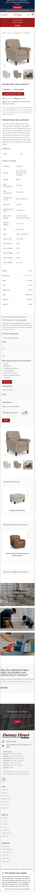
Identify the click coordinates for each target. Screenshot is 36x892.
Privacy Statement (7, 852)
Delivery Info (5, 846)
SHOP (3, 786)
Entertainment (6, 798)
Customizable (15, 101)
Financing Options (7, 849)
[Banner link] (17, 594)
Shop (10, 33)
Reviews (4, 827)
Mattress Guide (6, 861)
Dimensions (7, 366)
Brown (8, 101)
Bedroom (4, 792)
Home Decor (5, 805)
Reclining (12, 104)
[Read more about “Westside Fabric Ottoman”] (27, 494)
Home (4, 33)
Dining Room (5, 795)
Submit (6, 420)
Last (3, 356)
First (3, 349)
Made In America (6, 833)
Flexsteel (27, 101)
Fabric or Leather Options (12, 375)
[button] (3, 52)
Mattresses (5, 808)
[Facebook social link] (4, 779)
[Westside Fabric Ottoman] (17, 498)
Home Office (5, 802)
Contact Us (5, 818)
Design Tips (5, 855)
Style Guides (5, 858)
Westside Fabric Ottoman (17, 510)
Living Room (18, 33)
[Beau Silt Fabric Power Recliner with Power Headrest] (17, 541)
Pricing (6, 364)
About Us (5, 815)
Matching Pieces (9, 370)
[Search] (28, 15)
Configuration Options (11, 368)
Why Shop (5, 824)
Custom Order (6, 830)
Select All (7, 382)
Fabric (22, 101)
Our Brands (5, 836)
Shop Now (17, 7)
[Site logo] (17, 14)
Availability (7, 377)
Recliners (27, 33)
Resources (6, 843)
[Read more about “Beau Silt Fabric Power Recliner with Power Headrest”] (27, 537)
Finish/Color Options (10, 373)
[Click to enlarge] (5, 65)
